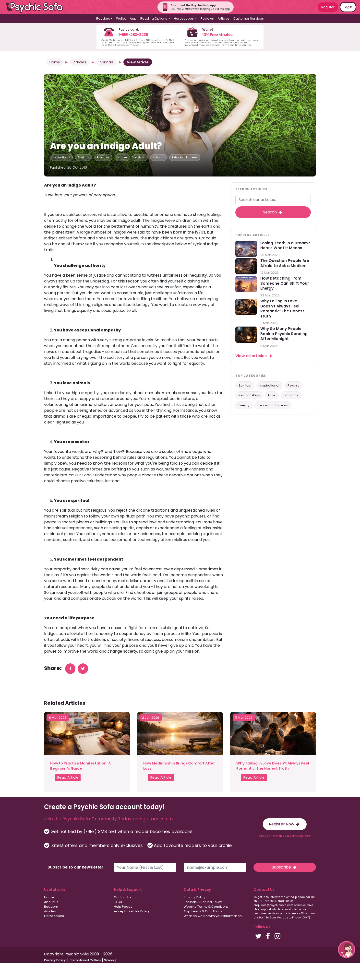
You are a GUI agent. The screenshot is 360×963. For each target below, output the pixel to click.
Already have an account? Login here (285, 836)
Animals (106, 62)
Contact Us (122, 897)
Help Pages (123, 906)
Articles (223, 18)
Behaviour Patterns (185, 157)
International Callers (85, 960)
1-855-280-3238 (133, 34)
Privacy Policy (194, 897)
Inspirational (61, 157)
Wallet (121, 18)
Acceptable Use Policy (132, 911)
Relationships (249, 395)
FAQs (118, 902)
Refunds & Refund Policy (203, 902)
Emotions (103, 157)
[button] (346, 949)
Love (272, 395)
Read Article (67, 777)
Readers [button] (103, 18)
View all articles (251, 356)
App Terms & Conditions (203, 911)
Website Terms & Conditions (206, 906)
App (133, 18)
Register (328, 7)
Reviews (207, 18)
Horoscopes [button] (184, 18)
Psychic (294, 385)
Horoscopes (54, 916)
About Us (51, 902)
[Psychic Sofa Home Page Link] (36, 7)
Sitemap (111, 960)
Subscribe (282, 867)
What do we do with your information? (213, 916)
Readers (51, 906)
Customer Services (248, 18)
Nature (122, 157)
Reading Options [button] (154, 18)
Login (348, 7)
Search (270, 212)
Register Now (282, 824)
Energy (244, 405)
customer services (266, 913)
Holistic (140, 157)
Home (54, 62)
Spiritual (83, 157)
